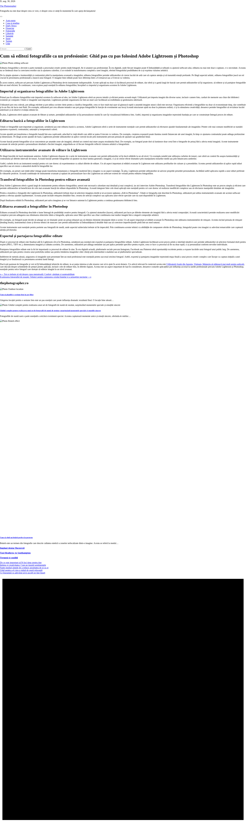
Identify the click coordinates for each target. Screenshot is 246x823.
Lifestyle (10, 33)
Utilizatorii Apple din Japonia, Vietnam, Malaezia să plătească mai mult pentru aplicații (205, 264)
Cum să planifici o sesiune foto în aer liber (17, 295)
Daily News (11, 25)
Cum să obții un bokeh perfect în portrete (16, 537)
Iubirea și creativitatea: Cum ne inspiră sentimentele (23, 565)
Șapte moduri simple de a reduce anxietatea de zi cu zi (24, 567)
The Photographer (8, 6)
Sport (8, 38)
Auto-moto (11, 20)
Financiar (10, 28)
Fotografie (10, 31)
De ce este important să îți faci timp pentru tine (21, 562)
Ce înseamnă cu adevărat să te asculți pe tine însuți (22, 573)
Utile (8, 43)
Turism (9, 41)
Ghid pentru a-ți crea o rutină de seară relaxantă (21, 570)
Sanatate (9, 36)
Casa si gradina (12, 23)
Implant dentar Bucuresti (12, 548)
